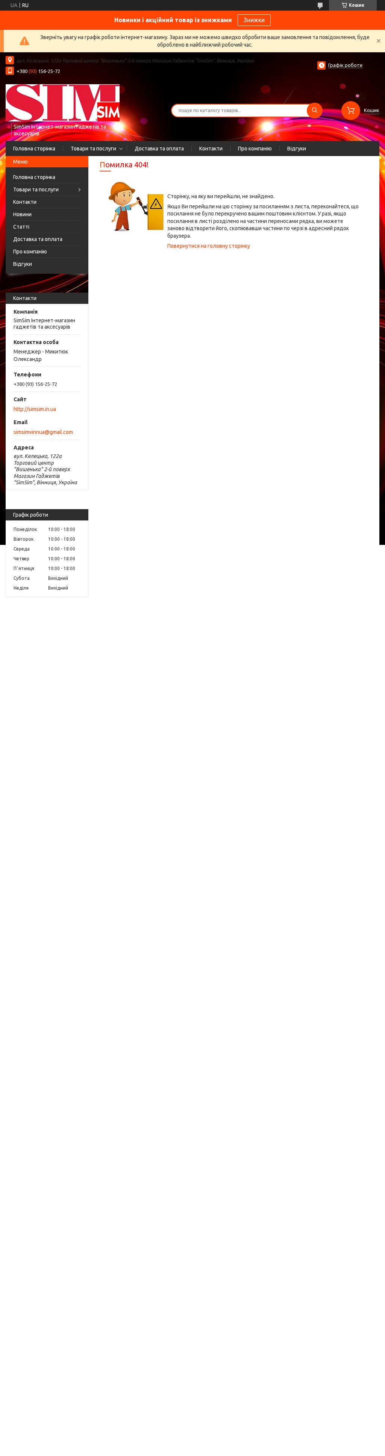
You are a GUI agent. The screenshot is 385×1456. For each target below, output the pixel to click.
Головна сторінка (34, 148)
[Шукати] (315, 110)
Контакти (211, 148)
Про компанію (255, 148)
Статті (21, 227)
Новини (22, 214)
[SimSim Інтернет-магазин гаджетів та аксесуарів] (63, 102)
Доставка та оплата (159, 148)
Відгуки (296, 148)
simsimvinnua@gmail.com (43, 432)
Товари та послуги (93, 148)
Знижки (254, 20)
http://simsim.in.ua (35, 409)
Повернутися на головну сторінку (208, 246)
